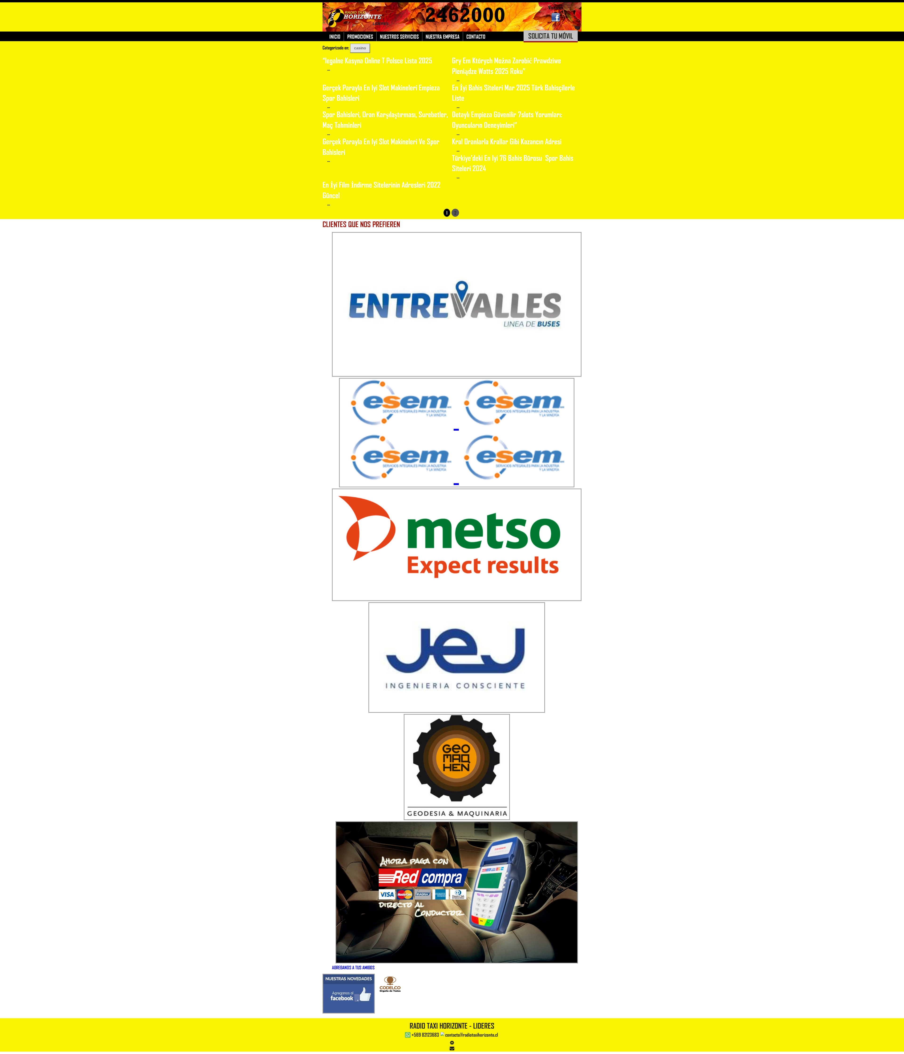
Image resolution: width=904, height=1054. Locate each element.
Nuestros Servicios (399, 36)
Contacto (475, 36)
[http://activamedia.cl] (897, 1047)
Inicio (334, 36)
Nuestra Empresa (443, 36)
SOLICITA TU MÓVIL (550, 36)
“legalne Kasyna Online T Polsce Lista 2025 (377, 60)
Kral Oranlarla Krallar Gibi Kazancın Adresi (506, 141)
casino (360, 48)
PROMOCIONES (360, 36)
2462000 (465, 15)
